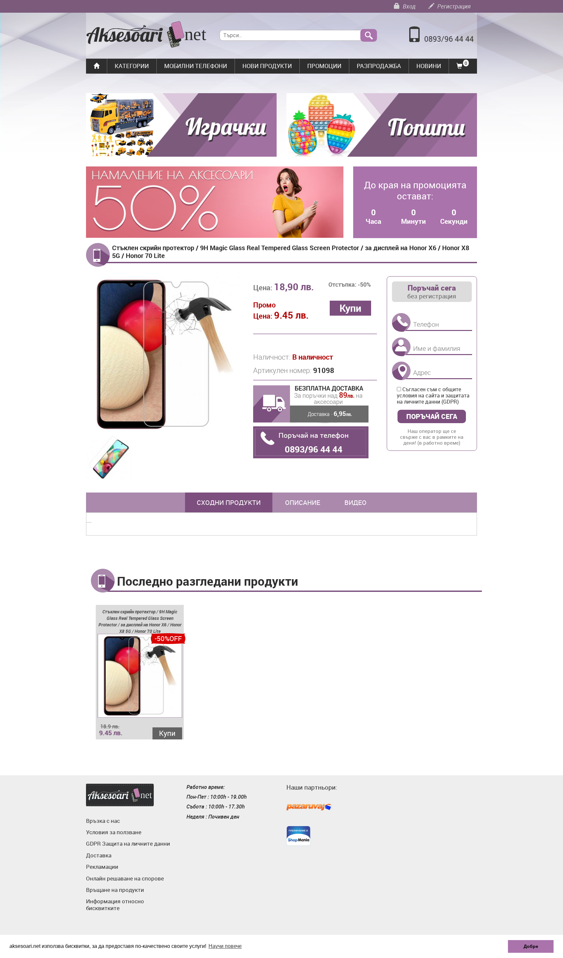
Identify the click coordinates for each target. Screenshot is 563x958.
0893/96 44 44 (449, 39)
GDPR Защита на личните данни (128, 843)
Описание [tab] (302, 502)
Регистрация (453, 6)
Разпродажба (379, 66)
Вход (408, 6)
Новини (428, 66)
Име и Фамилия (401, 346)
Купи (167, 733)
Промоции (324, 66)
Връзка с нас (103, 820)
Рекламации (102, 866)
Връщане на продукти (115, 890)
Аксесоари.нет (120, 795)
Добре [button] (531, 946)
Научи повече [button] (225, 946)
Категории (132, 66)
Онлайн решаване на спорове (125, 878)
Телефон (401, 322)
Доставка (98, 855)
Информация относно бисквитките (115, 904)
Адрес (401, 370)
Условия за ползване (113, 832)
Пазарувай (309, 807)
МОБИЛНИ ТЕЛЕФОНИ (195, 66)
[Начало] (146, 35)
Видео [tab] (355, 502)
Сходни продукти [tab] (229, 502)
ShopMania (298, 836)
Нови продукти (267, 66)
